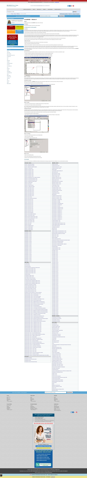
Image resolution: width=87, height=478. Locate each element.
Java (7, 59)
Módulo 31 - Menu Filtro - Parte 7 (29, 207)
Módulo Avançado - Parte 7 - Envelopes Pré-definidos (31, 340)
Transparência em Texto (55, 191)
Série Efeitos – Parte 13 (55, 266)
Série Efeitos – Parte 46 (55, 309)
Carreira (8, 406)
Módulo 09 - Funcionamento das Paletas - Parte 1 (31, 178)
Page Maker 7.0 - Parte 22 (28, 259)
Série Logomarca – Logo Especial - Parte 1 (57, 207)
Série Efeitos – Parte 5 (55, 255)
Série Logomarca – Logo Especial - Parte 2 (57, 208)
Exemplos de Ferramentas (55, 331)
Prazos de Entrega (56, 407)
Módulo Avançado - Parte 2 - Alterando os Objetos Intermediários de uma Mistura (35, 334)
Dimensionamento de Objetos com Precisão (30, 288)
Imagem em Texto (54, 229)
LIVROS (34, 9)
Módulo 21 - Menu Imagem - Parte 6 (29, 194)
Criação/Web (8, 407)
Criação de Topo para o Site (55, 165)
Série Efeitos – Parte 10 (55, 262)
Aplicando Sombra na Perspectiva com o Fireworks (58, 233)
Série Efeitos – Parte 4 (55, 254)
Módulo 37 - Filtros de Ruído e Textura (29, 215)
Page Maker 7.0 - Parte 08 (28, 241)
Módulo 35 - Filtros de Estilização (29, 212)
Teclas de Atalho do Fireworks (56, 225)
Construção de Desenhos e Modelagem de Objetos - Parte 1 (32, 280)
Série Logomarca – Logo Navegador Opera (57, 203)
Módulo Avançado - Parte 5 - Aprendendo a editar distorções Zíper (33, 338)
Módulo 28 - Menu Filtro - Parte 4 (29, 203)
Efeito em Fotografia (54, 237)
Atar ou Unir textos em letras (55, 186)
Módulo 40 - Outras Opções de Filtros (29, 219)
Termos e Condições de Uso (57, 410)
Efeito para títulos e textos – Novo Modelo (57, 181)
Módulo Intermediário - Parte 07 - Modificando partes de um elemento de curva (34, 301)
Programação (8, 71)
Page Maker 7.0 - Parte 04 (28, 236)
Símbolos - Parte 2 (54, 374)
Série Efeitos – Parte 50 (55, 314)
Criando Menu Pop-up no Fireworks (56, 318)
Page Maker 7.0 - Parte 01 (28, 232)
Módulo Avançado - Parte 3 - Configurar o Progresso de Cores (32, 335)
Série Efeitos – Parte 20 (55, 275)
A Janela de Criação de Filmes (56, 326)
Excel (7, 397)
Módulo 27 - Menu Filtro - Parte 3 (29, 202)
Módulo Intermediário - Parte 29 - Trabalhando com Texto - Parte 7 (33, 330)
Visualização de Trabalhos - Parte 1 (29, 275)
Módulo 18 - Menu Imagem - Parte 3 (29, 190)
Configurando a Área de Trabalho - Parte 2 (30, 270)
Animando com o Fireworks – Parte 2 (56, 198)
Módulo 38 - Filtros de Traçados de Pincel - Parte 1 (31, 216)
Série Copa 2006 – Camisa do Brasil (56, 245)
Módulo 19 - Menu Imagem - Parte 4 (29, 191)
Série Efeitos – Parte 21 (55, 276)
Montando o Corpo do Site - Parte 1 (56, 177)
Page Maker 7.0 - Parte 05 (28, 237)
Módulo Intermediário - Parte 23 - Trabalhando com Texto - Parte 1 (33, 322)
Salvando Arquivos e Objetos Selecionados (30, 279)
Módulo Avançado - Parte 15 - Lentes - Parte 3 (30, 351)
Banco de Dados (9, 405)
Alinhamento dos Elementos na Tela (56, 347)
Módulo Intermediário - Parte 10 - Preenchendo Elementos (32, 305)
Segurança (8, 78)
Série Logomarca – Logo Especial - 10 (57, 219)
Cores (53, 343)
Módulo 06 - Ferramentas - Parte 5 (29, 174)
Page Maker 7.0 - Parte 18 (28, 254)
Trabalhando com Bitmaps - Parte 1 (56, 357)
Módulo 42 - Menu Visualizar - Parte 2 (29, 221)
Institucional (56, 404)
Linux (7, 67)
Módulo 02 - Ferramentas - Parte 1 (29, 169)
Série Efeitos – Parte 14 (55, 267)
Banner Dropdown (54, 351)
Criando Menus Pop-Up (55, 369)
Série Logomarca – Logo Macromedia (57, 199)
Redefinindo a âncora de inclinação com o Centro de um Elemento (33, 292)
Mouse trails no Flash (55, 390)
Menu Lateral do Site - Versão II (56, 174)
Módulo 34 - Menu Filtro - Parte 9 (29, 211)
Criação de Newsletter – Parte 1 (56, 220)
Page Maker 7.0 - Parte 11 (28, 245)
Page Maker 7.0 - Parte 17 (28, 253)
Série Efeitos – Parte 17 (55, 271)
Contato (55, 408)
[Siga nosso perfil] (68, 6)
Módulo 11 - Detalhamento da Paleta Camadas (31, 181)
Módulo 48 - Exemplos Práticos (29, 229)
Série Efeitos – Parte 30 (55, 288)
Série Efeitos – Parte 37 (55, 297)
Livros (11, 26)
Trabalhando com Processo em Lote (56, 195)
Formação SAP (9, 56)
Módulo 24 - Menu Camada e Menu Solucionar (31, 198)
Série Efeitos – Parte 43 (55, 305)
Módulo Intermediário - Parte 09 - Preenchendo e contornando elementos (34, 304)
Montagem (8, 68)
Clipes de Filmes (54, 382)
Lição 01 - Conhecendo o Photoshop (29, 164)
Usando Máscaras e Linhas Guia (56, 334)
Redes (7, 400)
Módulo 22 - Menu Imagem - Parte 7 (29, 195)
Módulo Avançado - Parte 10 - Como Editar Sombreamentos (32, 344)
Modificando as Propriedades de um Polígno (30, 284)
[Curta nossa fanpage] (70, 6)
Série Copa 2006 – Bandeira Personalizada (57, 241)
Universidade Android (9, 63)
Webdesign (8, 60)
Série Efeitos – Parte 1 (55, 250)
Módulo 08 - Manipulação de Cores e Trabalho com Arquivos (32, 177)
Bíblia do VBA (8, 75)
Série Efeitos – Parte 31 (55, 289)
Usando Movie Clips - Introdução (56, 335)
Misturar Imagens (54, 169)
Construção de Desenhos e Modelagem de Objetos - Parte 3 (32, 283)
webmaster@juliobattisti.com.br (40, 5)
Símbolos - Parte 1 (54, 373)
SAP (7, 79)
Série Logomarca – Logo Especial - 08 (57, 216)
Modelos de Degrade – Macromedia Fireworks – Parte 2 (59, 232)
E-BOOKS (44, 9)
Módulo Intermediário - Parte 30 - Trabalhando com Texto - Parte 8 (33, 331)
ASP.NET (31, 405)
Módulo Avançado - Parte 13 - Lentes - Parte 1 (30, 348)
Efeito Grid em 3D (54, 228)
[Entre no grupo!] (43, 459)
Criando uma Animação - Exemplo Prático (57, 330)
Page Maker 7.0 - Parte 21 (28, 258)
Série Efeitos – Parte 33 (55, 292)
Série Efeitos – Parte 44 (55, 306)
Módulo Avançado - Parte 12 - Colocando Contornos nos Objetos (33, 347)
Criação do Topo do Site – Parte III (56, 168)
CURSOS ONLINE (50, 9)
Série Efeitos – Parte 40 (55, 301)
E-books (19, 30)
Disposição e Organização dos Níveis (57, 348)
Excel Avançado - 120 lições (33, 408)
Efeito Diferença (54, 194)
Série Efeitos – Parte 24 (55, 280)
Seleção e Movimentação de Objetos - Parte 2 (30, 287)
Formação (8, 408)
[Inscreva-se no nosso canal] (71, 6)
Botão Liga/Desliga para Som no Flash (57, 361)
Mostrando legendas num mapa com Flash (57, 381)
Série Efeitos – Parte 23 (55, 279)
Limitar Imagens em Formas (55, 185)
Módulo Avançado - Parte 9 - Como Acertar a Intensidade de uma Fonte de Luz (34, 343)
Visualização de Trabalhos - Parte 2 (29, 276)
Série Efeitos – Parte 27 (55, 284)
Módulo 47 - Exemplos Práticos (29, 228)
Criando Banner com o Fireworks (56, 317)
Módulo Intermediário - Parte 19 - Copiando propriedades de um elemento (34, 317)
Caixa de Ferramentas (28, 266)
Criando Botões (54, 338)
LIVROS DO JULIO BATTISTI (27, 9)
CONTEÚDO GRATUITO (57, 9)
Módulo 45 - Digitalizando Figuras (29, 225)
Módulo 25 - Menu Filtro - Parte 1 (29, 199)
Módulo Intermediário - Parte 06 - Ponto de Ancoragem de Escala (33, 300)
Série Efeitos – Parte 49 (55, 313)
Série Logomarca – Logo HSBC (56, 202)
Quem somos (55, 405)
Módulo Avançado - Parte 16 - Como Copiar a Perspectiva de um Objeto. (34, 352)
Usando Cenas (54, 339)
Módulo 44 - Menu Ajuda (28, 224)
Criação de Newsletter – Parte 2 (56, 221)
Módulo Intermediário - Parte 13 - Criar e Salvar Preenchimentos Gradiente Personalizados (36, 309)
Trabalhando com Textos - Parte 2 (56, 356)
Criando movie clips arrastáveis (56, 378)
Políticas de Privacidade (57, 409)
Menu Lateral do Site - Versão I (56, 173)
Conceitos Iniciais (27, 263)
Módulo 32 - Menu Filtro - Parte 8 (29, 208)
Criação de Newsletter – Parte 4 (56, 249)
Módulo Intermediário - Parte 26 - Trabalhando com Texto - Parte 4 (33, 326)
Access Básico (32, 406)
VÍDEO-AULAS (39, 9)
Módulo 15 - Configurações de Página (29, 186)
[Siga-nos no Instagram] (73, 6)
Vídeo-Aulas (19, 26)
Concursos (8, 64)
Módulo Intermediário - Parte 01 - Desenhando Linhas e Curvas (33, 293)
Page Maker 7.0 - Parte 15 (28, 250)
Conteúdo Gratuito (33, 404)
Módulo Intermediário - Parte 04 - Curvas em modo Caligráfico (32, 297)
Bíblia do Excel (9, 83)
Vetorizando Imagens (55, 246)
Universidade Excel (9, 72)
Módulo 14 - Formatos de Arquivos (29, 185)
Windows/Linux (9, 399)
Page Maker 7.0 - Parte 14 (28, 249)
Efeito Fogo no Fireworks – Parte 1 (56, 182)
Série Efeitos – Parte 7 (55, 258)
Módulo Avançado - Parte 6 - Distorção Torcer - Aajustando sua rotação (34, 339)
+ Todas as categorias (9, 409)
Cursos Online (11, 30)
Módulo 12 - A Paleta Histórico (28, 182)
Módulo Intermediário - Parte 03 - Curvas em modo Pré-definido (33, 296)
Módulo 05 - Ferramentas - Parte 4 (29, 173)
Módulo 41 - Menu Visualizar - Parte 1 (29, 220)
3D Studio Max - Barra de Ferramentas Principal (31, 361)
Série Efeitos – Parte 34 (55, 293)
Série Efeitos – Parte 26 (55, 283)
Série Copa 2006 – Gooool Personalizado (57, 242)
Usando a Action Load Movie (56, 352)
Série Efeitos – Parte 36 (55, 296)
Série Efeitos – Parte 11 (55, 263)
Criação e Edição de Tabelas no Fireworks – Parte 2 (58, 224)
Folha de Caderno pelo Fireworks (56, 238)
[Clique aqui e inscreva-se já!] (12, 45)
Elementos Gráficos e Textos (55, 327)
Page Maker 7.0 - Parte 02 (28, 233)
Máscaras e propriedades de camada (57, 386)
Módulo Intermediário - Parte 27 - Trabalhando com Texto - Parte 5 (33, 327)
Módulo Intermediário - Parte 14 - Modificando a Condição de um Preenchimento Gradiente (36, 310)
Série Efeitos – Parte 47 (55, 310)
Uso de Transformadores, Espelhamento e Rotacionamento (32, 267)
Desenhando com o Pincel (55, 340)
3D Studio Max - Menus (28, 360)
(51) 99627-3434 (47, 5)
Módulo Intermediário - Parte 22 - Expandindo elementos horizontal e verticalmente (35, 321)
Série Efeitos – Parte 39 (55, 300)
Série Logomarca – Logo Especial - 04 (57, 211)
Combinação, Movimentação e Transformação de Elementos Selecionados (61, 344)
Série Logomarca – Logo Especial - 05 (57, 212)
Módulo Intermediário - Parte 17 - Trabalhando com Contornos (32, 314)
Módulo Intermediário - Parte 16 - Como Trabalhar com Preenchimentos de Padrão (35, 313)
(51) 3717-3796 (33, 5)
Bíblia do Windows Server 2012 (11, 55)
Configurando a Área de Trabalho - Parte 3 (30, 271)
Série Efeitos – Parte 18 (55, 272)
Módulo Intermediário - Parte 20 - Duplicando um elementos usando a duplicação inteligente (36, 318)
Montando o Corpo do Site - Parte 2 (56, 178)
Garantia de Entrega (56, 406)
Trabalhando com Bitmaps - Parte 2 (56, 360)
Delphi (8, 82)
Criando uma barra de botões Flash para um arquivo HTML (59, 377)
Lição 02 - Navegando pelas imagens (29, 165)
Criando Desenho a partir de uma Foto (57, 190)
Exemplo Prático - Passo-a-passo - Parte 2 (57, 365)
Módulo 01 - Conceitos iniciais (29, 168)
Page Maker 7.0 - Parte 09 (28, 242)
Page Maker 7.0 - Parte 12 (28, 246)
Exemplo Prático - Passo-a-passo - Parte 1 (57, 364)
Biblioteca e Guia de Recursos (56, 385)
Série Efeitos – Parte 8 (55, 259)
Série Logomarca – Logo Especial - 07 (57, 215)
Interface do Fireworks (55, 164)
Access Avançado (32, 407)
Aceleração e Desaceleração (56, 368)
